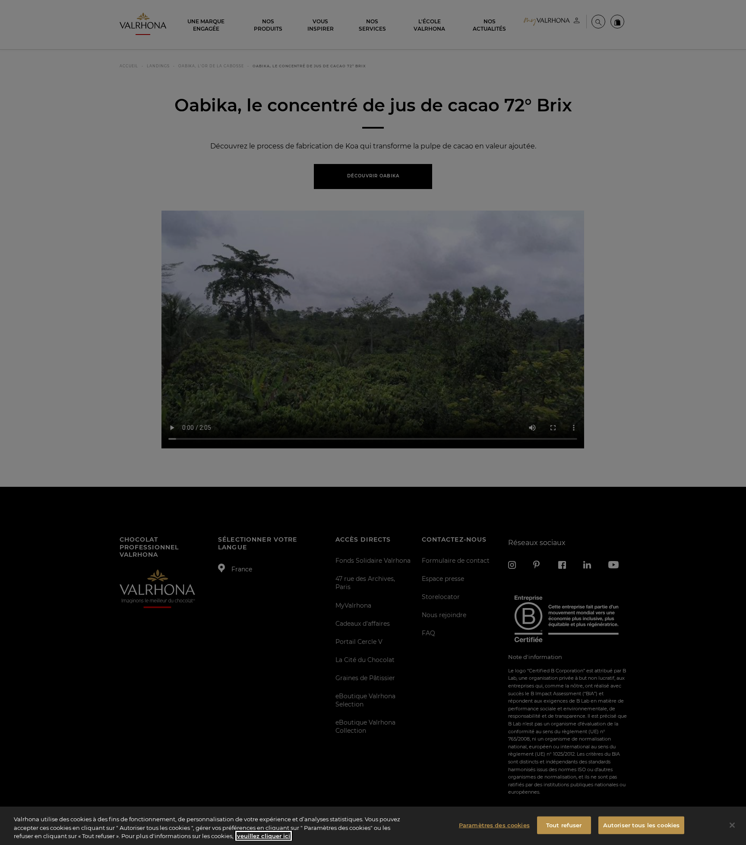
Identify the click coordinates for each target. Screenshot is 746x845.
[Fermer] (732, 825)
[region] (373, 826)
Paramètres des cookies (494, 824)
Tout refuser (564, 824)
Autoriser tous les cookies (641, 824)
